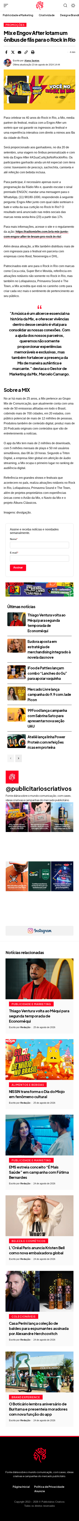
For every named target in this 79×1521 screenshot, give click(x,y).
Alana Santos (32, 60)
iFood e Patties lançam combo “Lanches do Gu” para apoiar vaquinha (47, 673)
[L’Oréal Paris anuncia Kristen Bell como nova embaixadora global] (39, 1215)
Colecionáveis (24, 1316)
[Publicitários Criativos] (39, 5)
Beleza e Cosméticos (29, 1241)
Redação (25, 1027)
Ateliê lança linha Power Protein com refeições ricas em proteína (46, 742)
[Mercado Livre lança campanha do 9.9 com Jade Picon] (16, 693)
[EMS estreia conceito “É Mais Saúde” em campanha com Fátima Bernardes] (39, 1135)
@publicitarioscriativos (39, 788)
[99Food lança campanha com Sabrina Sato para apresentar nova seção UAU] (16, 715)
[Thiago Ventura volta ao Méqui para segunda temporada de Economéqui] (16, 619)
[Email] (19, 52)
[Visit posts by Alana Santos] (7, 63)
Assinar (18, 567)
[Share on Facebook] (6, 52)
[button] (7, 5)
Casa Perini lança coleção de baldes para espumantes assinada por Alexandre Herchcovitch (39, 1328)
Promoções (15, 24)
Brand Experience (26, 1397)
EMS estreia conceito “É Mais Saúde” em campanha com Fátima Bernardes (39, 1172)
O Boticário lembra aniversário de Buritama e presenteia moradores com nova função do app (38, 1409)
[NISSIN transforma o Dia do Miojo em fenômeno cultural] (39, 1059)
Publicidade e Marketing (31, 1004)
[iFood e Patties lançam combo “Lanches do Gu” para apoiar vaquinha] (16, 672)
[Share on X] (12, 52)
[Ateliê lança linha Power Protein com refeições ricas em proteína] (16, 741)
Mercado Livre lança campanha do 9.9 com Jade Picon (49, 694)
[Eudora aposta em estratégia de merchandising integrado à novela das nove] (16, 646)
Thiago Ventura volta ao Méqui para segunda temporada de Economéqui (39, 1015)
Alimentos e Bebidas (28, 1084)
